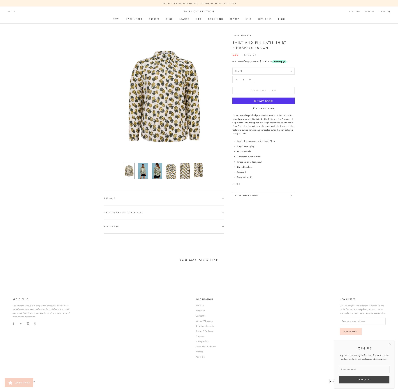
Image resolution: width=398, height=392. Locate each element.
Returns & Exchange (205, 331)
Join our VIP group (204, 320)
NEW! (116, 19)
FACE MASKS (134, 19)
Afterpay (199, 351)
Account (354, 11)
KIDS (198, 19)
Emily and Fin (242, 35)
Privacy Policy (202, 341)
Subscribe (364, 379)
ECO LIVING (215, 19)
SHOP (169, 19)
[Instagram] (28, 323)
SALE (248, 19)
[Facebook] (243, 183)
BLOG (281, 19)
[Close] (390, 344)
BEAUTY (234, 19)
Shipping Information (205, 326)
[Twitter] (247, 183)
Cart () (384, 11)
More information (247, 195)
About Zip (200, 356)
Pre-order (200, 336)
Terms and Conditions (206, 346)
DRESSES (154, 19)
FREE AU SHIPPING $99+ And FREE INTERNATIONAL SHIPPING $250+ (199, 3)
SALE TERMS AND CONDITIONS (123, 212)
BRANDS (184, 19)
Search (369, 11)
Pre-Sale (110, 198)
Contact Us (201, 315)
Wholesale (200, 310)
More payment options (263, 108)
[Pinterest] (251, 183)
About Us (200, 305)
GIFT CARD (265, 19)
